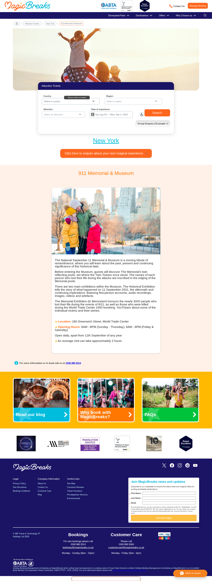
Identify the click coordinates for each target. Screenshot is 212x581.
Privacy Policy (19, 483)
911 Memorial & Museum (71, 24)
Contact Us (179, 6)
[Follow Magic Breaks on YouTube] (195, 465)
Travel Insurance (74, 491)
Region (109, 96)
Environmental (73, 498)
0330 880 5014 (73, 363)
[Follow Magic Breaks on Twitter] (164, 465)
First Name (136, 493)
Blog (40, 494)
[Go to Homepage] (17, 24)
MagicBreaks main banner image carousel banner (106, 61)
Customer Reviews (75, 487)
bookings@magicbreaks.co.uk (78, 547)
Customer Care (44, 491)
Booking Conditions (21, 491)
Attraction (48, 109)
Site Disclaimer (20, 487)
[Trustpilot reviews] (145, 6)
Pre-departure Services (77, 494)
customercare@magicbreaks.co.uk (126, 547)
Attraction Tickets (32, 24)
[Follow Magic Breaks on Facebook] (172, 465)
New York (50, 24)
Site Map (71, 483)
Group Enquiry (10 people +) (153, 123)
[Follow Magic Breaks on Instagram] (180, 465)
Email (133, 503)
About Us (42, 483)
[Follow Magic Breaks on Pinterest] (187, 465)
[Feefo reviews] (127, 11)
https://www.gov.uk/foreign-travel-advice (129, 570)
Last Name (136, 498)
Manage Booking (197, 6)
